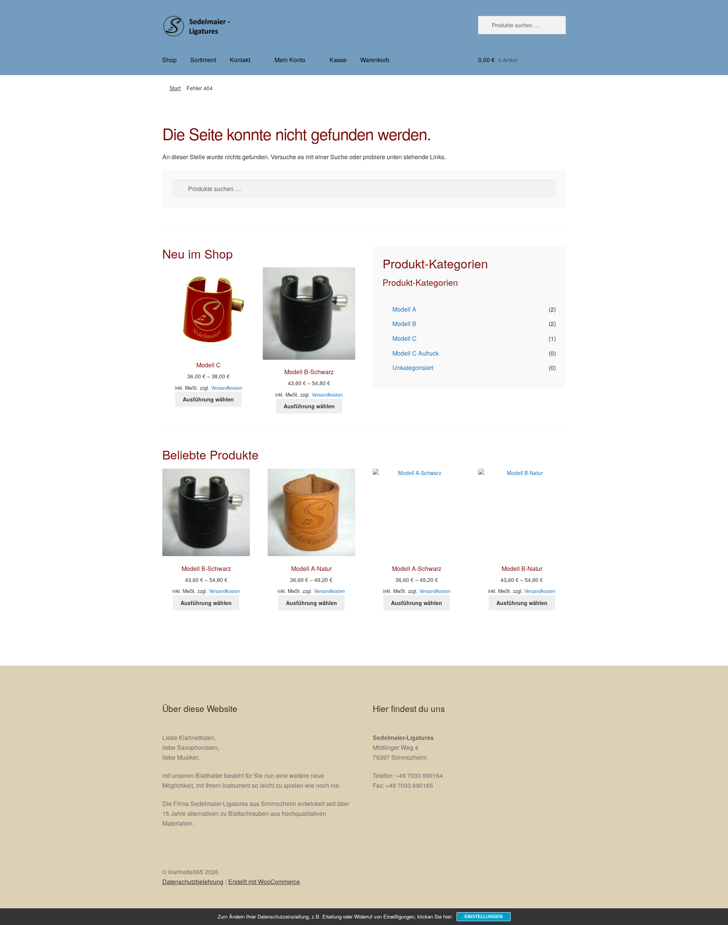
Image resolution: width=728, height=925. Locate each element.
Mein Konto (290, 59)
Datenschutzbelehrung (192, 881)
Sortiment (203, 59)
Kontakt (240, 59)
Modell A (404, 309)
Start (175, 88)
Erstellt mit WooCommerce (264, 881)
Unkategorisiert (412, 367)
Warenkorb (374, 59)
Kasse (338, 59)
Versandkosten (226, 387)
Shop (169, 59)
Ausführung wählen (208, 399)
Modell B (404, 323)
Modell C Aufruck (415, 353)
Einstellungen (483, 916)
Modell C (404, 338)
